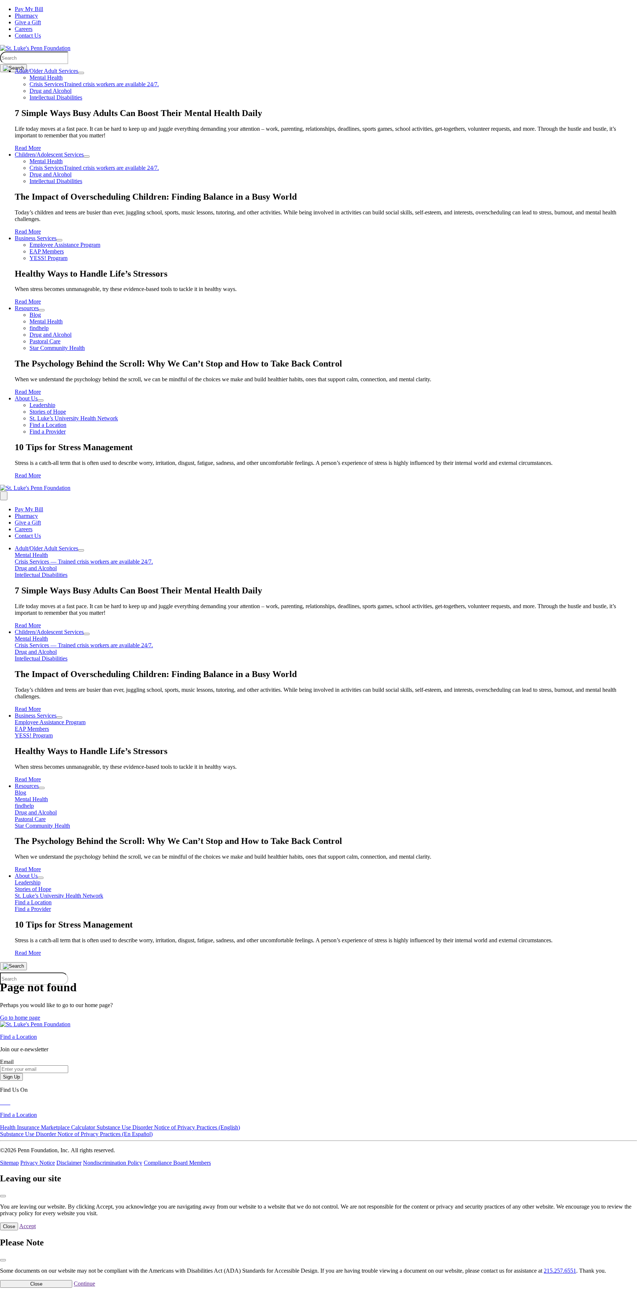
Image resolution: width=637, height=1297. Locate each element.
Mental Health (46, 77)
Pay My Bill (29, 9)
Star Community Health (57, 348)
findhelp (39, 328)
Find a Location (47, 425)
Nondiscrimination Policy (112, 1163)
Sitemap (9, 1163)
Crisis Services (94, 84)
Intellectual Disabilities (55, 97)
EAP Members (46, 251)
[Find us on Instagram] (9, 1102)
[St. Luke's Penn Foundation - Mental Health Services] (35, 48)
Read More (28, 148)
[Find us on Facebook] (1, 1102)
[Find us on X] (4, 1102)
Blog (35, 315)
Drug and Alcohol (50, 91)
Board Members (192, 1163)
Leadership (42, 405)
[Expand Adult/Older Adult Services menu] (81, 73)
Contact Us (28, 35)
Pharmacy (26, 16)
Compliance (158, 1163)
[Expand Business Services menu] (59, 240)
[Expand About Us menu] (40, 400)
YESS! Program (48, 258)
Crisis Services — (84, 561)
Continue (84, 1283)
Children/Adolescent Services (49, 154)
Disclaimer (68, 1163)
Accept (27, 1226)
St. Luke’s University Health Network (73, 418)
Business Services (35, 238)
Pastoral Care (44, 341)
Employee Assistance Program (64, 245)
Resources (27, 308)
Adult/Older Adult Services (46, 71)
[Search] (13, 68)
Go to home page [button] (20, 1017)
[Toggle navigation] (3, 495)
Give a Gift (28, 22)
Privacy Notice (37, 1163)
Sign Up (11, 1077)
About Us (26, 398)
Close (9, 1226)
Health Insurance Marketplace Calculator (48, 1127)
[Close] (3, 1196)
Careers (23, 29)
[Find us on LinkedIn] (7, 1102)
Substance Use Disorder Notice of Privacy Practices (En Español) (76, 1134)
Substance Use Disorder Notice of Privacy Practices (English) (168, 1127)
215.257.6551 (560, 1271)
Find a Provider (47, 431)
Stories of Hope (47, 412)
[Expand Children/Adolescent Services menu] (87, 156)
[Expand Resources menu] (42, 310)
